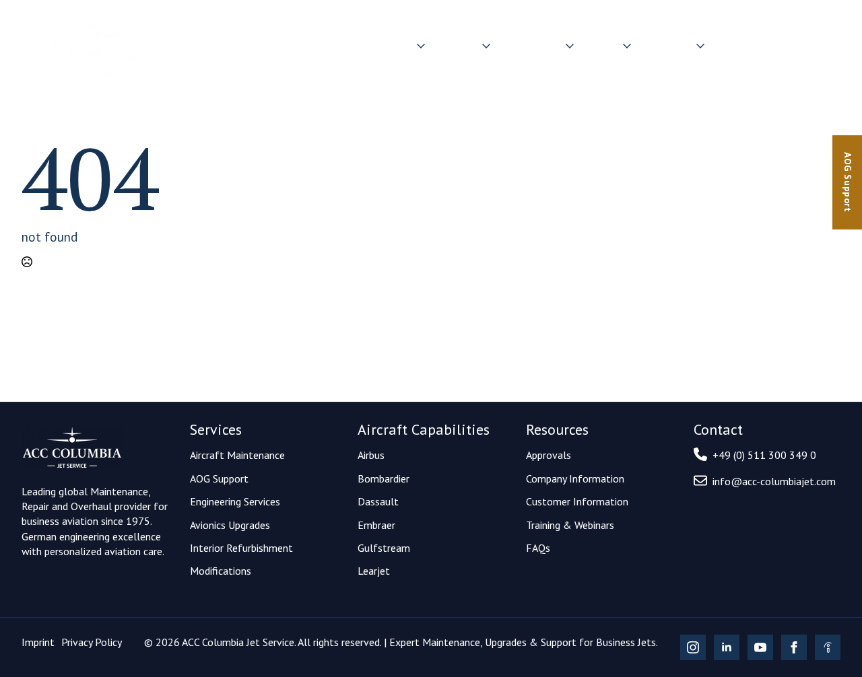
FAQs (538, 548)
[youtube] (760, 647)
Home (338, 45)
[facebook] (794, 647)
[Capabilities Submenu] (570, 46)
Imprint (38, 642)
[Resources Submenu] (701, 46)
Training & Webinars (570, 525)
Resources (667, 45)
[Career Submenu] (628, 46)
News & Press (750, 45)
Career (602, 45)
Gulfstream (384, 548)
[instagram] (693, 647)
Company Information (575, 478)
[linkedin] (726, 647)
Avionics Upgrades (230, 525)
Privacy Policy (91, 642)
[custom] (827, 647)
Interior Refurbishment (241, 548)
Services (457, 45)
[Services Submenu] (487, 46)
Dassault (378, 501)
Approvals (548, 455)
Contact (815, 45)
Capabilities (532, 45)
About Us (388, 45)
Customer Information (577, 501)
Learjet (374, 570)
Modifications (220, 570)
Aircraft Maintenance (237, 455)
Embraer (376, 525)
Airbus (371, 455)
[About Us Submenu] (421, 46)
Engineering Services (235, 501)
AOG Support (219, 478)
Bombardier (383, 478)
